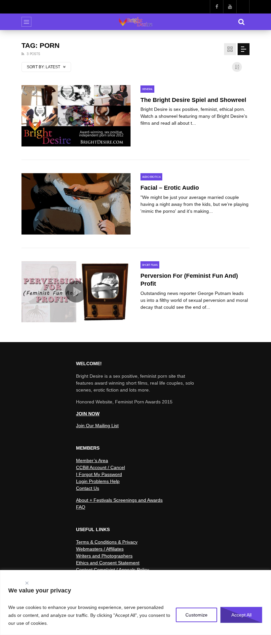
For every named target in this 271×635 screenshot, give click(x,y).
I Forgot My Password (99, 474)
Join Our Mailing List (97, 425)
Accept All (241, 615)
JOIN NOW (87, 413)
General (147, 89)
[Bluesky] (243, 6)
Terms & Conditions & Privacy (106, 542)
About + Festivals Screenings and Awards (119, 500)
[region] (135, 602)
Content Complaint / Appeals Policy (112, 569)
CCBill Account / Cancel (100, 467)
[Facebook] (216, 6)
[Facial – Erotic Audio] (76, 204)
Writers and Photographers (104, 555)
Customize (196, 615)
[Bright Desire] (135, 22)
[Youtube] (229, 6)
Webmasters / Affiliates (100, 549)
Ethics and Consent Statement (107, 562)
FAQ (80, 507)
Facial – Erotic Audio (169, 187)
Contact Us (87, 488)
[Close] (26, 582)
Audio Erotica (151, 177)
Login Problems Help (98, 481)
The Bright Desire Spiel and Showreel (193, 100)
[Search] (241, 22)
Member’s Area (92, 460)
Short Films (150, 265)
